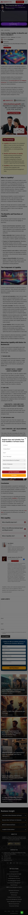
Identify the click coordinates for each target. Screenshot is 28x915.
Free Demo (14, 475)
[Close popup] (25, 439)
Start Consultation (14, 472)
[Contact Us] (21, 912)
